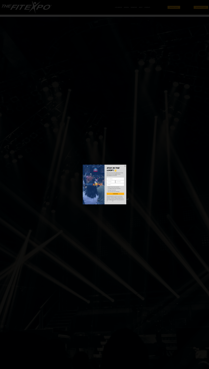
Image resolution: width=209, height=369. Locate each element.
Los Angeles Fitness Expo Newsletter (114, 188)
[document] (104, 184)
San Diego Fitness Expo (112, 190)
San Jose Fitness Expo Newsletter (114, 191)
